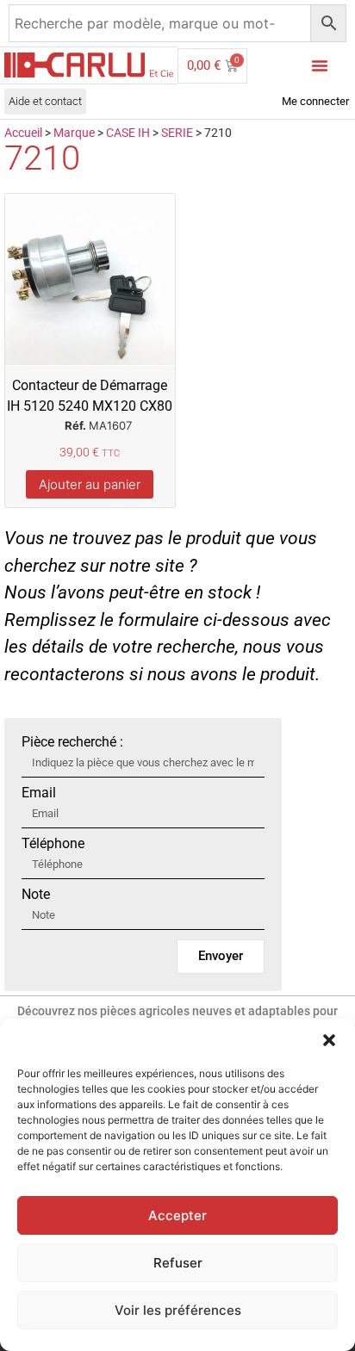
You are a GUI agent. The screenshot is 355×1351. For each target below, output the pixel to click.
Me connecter (315, 101)
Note (36, 895)
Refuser (177, 1263)
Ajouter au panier (89, 484)
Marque (74, 132)
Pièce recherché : (72, 742)
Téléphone (53, 844)
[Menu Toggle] (319, 65)
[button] (329, 1040)
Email (39, 793)
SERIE (177, 132)
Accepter (177, 1215)
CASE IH (128, 132)
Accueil (23, 132)
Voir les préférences (178, 1310)
